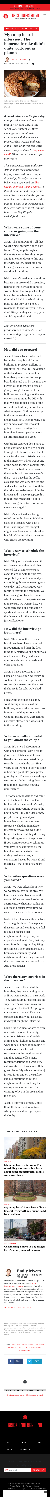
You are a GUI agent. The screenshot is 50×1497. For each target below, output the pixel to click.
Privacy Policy (15, 1486)
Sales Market (10, 1243)
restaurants (25, 1350)
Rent (25, 1442)
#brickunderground (34, 1395)
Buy (9, 1442)
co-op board (28, 1344)
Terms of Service (32, 1486)
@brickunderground (15, 1395)
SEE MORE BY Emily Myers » (17, 1307)
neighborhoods (33, 1347)
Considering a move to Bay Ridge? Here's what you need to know (24, 1248)
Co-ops (7, 1162)
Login (23, 1489)
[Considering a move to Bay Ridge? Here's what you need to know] (25, 1230)
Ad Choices (11, 1489)
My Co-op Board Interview (21, 29)
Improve (25, 1449)
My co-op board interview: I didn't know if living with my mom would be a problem (25, 1211)
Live (9, 1449)
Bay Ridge (16, 1344)
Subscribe (38, 1470)
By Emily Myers (19, 59)
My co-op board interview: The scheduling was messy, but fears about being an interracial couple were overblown (24, 1170)
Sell (40, 1442)
